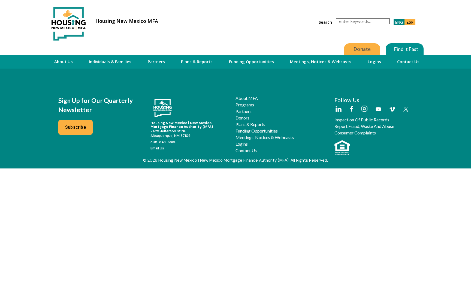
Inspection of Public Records (361, 119)
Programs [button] (244, 104)
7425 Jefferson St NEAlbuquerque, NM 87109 (170, 133)
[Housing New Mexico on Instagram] (364, 109)
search (325, 22)
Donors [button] (242, 117)
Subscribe (75, 127)
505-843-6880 (163, 142)
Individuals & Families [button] (110, 61)
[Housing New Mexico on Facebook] (351, 109)
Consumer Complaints (355, 132)
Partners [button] (156, 61)
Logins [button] (374, 61)
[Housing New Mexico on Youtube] (378, 109)
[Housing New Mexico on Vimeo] (392, 109)
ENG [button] (399, 22)
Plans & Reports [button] (197, 61)
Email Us (157, 148)
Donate (362, 49)
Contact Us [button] (408, 61)
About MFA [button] (246, 98)
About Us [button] (63, 61)
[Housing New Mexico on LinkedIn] (338, 109)
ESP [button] (410, 22)
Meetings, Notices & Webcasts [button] (320, 61)
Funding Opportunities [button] (251, 61)
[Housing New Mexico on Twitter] (405, 109)
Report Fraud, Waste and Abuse (364, 126)
